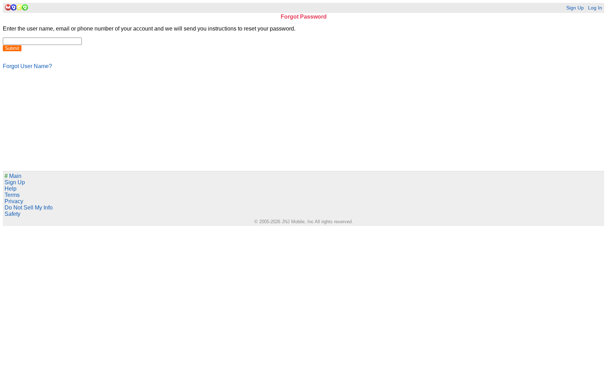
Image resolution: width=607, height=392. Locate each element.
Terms (12, 195)
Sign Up (575, 8)
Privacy (14, 201)
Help (11, 189)
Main (13, 176)
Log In (595, 8)
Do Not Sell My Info (29, 208)
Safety (12, 214)
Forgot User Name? (27, 66)
